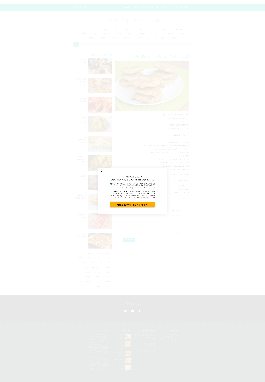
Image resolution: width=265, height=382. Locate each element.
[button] (101, 171)
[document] (132, 191)
